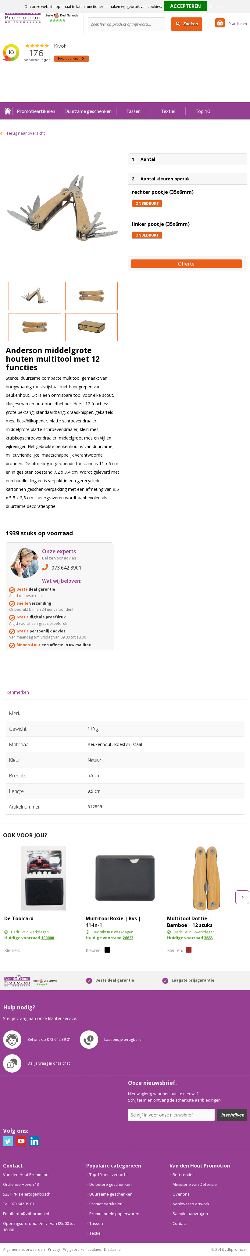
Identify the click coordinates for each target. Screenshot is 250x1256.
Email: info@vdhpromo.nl (26, 1213)
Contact (180, 1223)
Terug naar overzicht (25, 133)
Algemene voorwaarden (24, 1249)
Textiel (168, 111)
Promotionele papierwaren (114, 1213)
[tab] (17, 692)
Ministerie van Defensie (195, 1184)
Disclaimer (113, 1249)
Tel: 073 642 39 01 (18, 1204)
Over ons (181, 1194)
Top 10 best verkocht (108, 1174)
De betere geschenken (110, 1184)
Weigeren (217, 6)
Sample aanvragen (190, 1213)
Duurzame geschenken (88, 111)
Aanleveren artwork (191, 1204)
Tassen (133, 111)
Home (7, 111)
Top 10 (202, 111)
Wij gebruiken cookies (82, 1249)
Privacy (54, 1249)
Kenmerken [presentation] (17, 692)
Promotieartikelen (36, 111)
